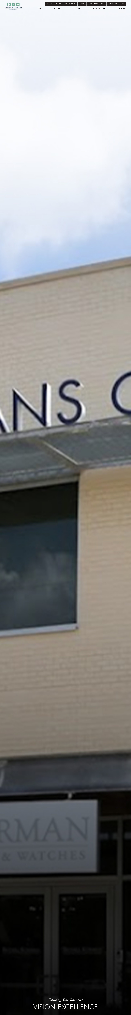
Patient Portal (70, 4)
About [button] (56, 8)
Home (39, 8)
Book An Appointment (96, 4)
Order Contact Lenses (116, 4)
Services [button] (75, 8)
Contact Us (121, 8)
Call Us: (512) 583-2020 (54, 4)
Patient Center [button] (98, 8)
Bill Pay (82, 4)
